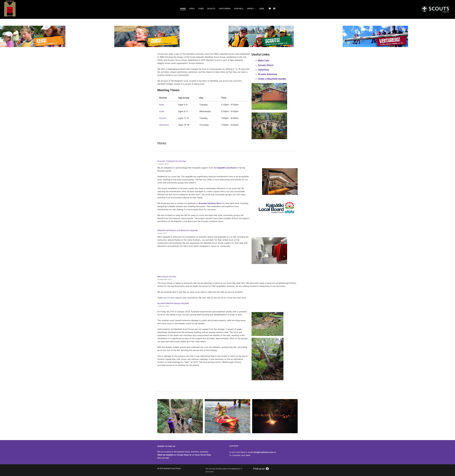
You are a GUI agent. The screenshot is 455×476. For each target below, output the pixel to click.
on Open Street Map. (201, 455)
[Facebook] (274, 8)
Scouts (162, 118)
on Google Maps (181, 455)
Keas (161, 104)
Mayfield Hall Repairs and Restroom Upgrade (177, 230)
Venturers (164, 125)
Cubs (161, 111)
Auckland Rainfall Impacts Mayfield (173, 303)
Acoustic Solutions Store (210, 203)
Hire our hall (163, 458)
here (248, 455)
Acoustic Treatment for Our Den (171, 161)
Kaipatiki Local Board (226, 168)
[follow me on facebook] (261, 469)
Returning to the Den (166, 276)
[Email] (270, 8)
